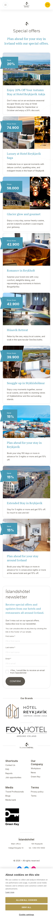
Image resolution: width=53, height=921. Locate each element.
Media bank (10, 800)
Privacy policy (37, 791)
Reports (9, 773)
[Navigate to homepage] (26, 4)
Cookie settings (26, 915)
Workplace (36, 768)
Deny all (26, 907)
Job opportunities (13, 777)
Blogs (7, 796)
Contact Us (10, 765)
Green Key (35, 776)
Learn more (9, 892)
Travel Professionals (14, 791)
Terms (33, 796)
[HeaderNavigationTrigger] (5, 5)
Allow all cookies (26, 900)
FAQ (7, 769)
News (33, 772)
